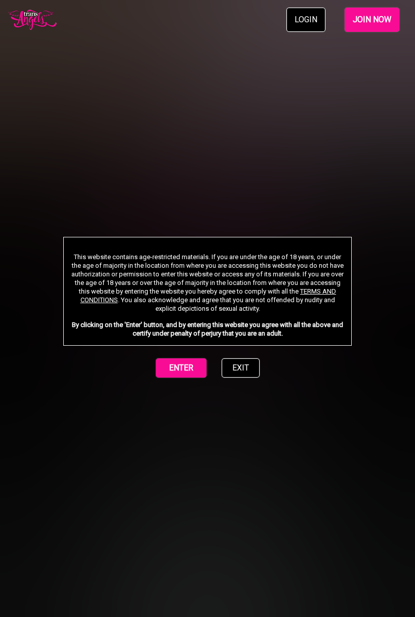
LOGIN (306, 19)
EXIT (240, 368)
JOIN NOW (372, 19)
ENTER (181, 368)
